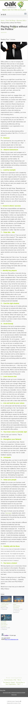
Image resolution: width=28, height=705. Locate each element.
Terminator (8, 513)
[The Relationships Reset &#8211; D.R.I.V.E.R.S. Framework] (18, 599)
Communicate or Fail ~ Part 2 (11, 680)
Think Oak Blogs (10, 20)
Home (2, 20)
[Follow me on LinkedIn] (5, 14)
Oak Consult (12, 701)
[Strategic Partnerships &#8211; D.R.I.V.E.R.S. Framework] (6, 599)
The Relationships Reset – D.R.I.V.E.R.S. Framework (17, 605)
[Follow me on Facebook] (4, 14)
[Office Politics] (14, 50)
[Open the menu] (25, 14)
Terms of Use (14, 694)
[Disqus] (14, 652)
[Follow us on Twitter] (2, 14)
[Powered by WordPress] (20, 700)
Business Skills (21, 20)
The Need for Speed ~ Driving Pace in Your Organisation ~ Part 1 (14, 683)
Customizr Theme (17, 703)
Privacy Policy (2, 690)
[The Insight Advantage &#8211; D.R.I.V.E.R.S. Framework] (6, 617)
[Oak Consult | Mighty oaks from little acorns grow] (14, 4)
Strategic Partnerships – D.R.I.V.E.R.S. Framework (6, 604)
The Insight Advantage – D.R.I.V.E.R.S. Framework (4, 624)
